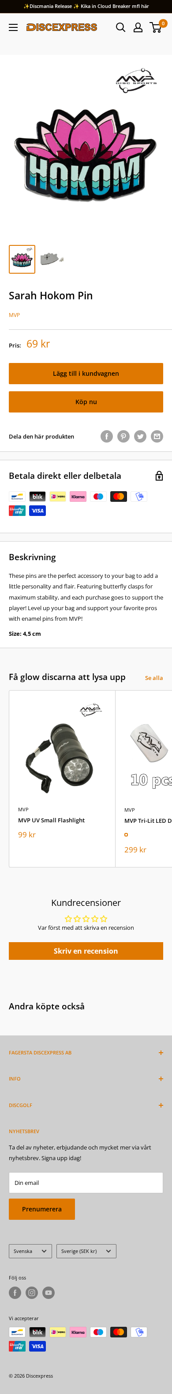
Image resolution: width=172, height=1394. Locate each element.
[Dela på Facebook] (107, 436)
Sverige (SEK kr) (79, 1251)
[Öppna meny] (13, 27)
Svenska (23, 1251)
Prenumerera (42, 1209)
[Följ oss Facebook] (15, 1293)
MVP (14, 315)
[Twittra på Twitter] (140, 436)
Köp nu (86, 401)
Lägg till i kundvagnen (86, 373)
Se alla (154, 678)
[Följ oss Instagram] (32, 1293)
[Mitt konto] (138, 27)
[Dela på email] (157, 436)
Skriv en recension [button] (86, 951)
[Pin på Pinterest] (123, 436)
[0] (155, 27)
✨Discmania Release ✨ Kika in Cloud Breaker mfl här (86, 6)
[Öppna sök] (121, 27)
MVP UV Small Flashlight (51, 820)
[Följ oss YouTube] (48, 1293)
